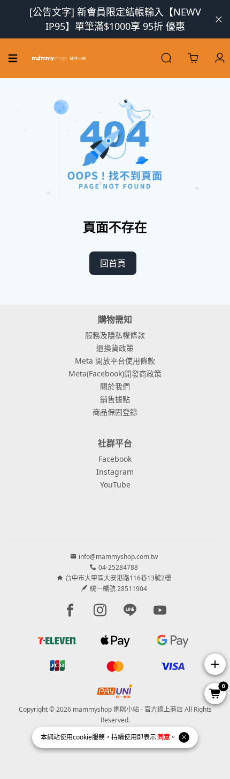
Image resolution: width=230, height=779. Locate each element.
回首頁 (113, 263)
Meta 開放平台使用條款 (115, 361)
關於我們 (115, 386)
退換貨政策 (115, 348)
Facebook (115, 459)
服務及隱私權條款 (115, 335)
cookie (82, 737)
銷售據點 (115, 399)
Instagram (115, 472)
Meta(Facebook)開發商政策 (115, 373)
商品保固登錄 (115, 412)
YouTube (115, 484)
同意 (163, 737)
